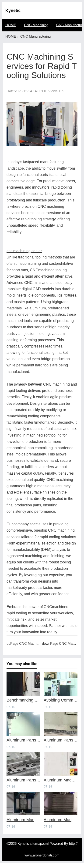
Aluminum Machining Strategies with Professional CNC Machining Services (60, 780)
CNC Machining (36, 25)
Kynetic (13, 10)
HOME (10, 25)
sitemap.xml (39, 843)
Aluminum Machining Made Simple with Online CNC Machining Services (60, 820)
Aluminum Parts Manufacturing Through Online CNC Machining (23, 780)
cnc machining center (24, 251)
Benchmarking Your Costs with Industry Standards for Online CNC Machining (23, 700)
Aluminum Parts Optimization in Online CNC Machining (60, 740)
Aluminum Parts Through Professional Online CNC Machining (23, 740)
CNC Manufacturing (35, 36)
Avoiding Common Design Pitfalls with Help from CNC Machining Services (60, 700)
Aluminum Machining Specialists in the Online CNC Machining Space (23, 820)
